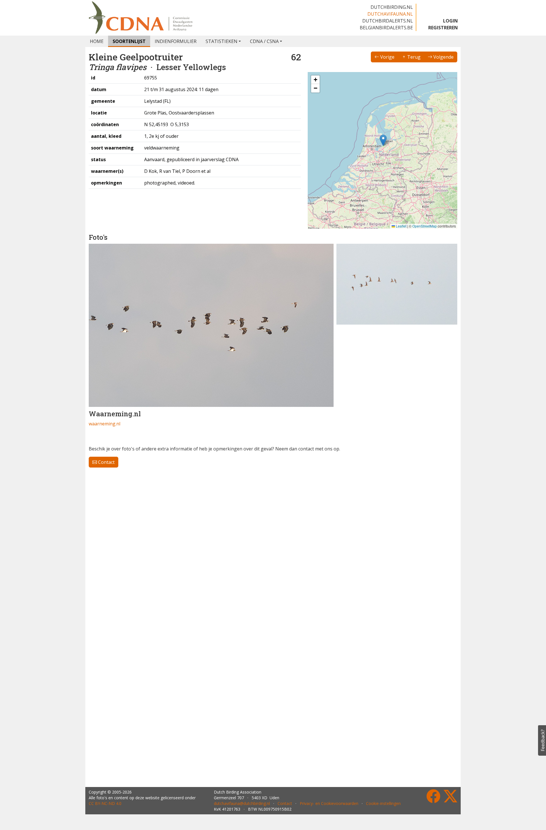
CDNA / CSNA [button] (264, 41)
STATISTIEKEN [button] (221, 41)
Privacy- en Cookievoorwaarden (329, 803)
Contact (106, 462)
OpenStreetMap (424, 226)
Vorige (386, 57)
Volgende (443, 57)
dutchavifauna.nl (390, 14)
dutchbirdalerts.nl (387, 21)
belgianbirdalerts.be (386, 27)
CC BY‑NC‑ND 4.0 (105, 803)
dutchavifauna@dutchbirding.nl (242, 803)
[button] (383, 140)
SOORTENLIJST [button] (129, 41)
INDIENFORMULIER (176, 41)
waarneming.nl (104, 424)
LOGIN (450, 21)
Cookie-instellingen (383, 803)
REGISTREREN (443, 27)
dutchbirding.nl (392, 7)
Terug (413, 57)
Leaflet (400, 226)
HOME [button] (97, 41)
